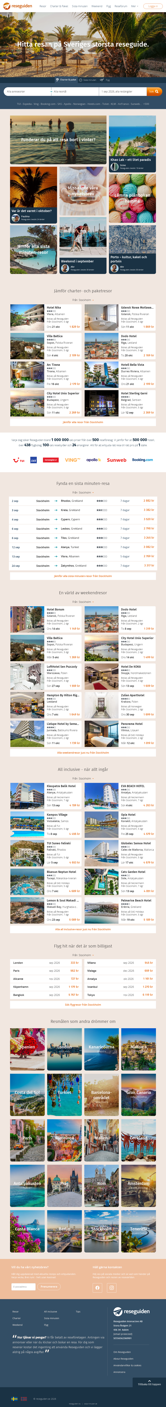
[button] (27, 91)
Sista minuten (51, 1318)
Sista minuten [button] (80, 6)
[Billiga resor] (14, 1399)
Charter (16, 1318)
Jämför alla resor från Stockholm (83, 422)
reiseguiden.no (74, 1404)
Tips (78, 1311)
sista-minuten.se (90, 1404)
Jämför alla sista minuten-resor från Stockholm (83, 576)
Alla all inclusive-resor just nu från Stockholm (83, 929)
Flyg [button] (108, 6)
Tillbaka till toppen (149, 1384)
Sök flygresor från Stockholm (83, 1004)
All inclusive (50, 1311)
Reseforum (121, 6)
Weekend (96, 6)
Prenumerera (49, 1286)
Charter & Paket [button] (59, 6)
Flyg (46, 1325)
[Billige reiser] (24, 1399)
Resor (43, 6)
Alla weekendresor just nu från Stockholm (83, 752)
